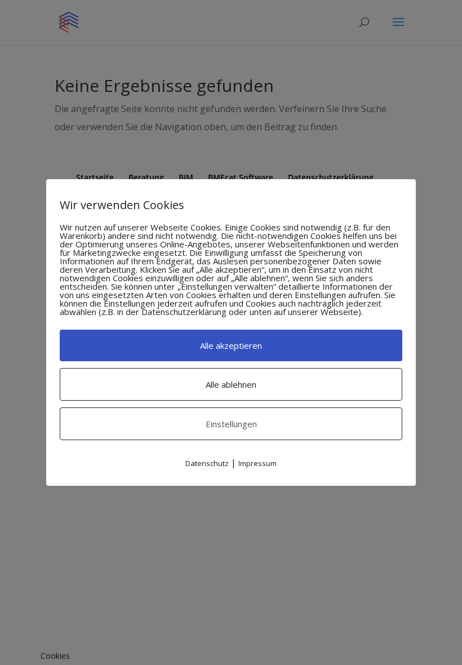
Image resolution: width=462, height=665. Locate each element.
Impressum (257, 463)
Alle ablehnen (231, 384)
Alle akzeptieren (231, 345)
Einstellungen (231, 423)
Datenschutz (207, 463)
